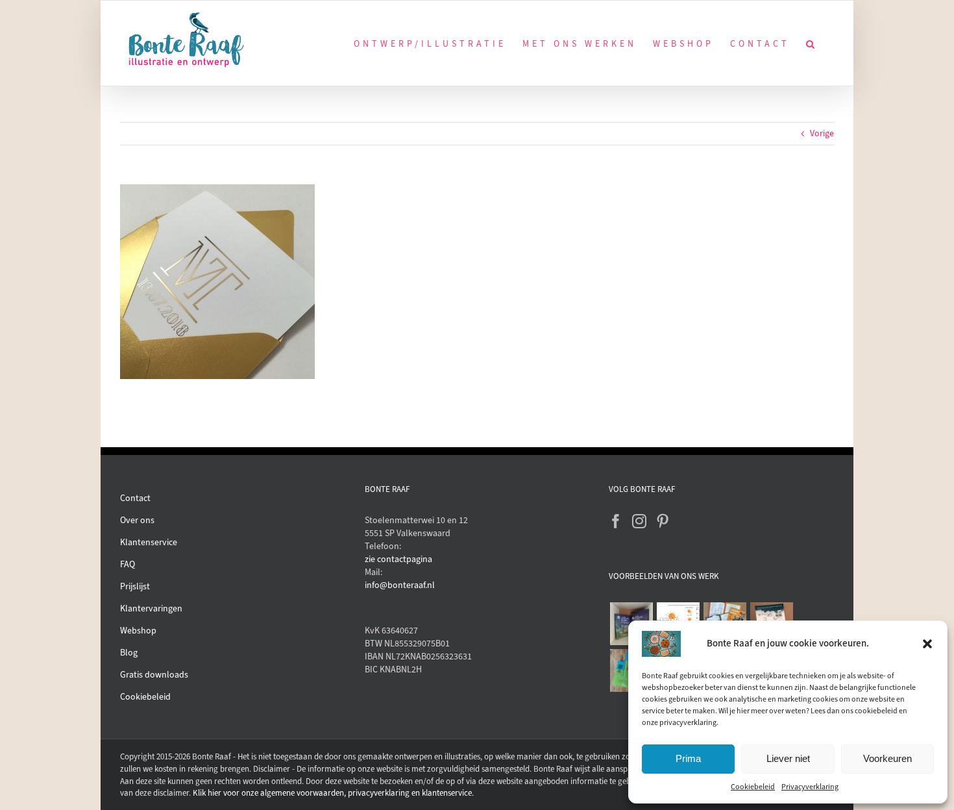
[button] (927, 643)
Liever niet (788, 758)
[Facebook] (616, 521)
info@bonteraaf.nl (400, 585)
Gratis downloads (154, 675)
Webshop (138, 630)
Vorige (822, 133)
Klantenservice (148, 542)
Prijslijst (135, 586)
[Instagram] (639, 521)
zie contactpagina (398, 559)
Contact (135, 498)
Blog (129, 652)
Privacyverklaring (809, 786)
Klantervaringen (151, 608)
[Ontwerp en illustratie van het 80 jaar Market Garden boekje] (724, 619)
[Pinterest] (662, 521)
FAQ (127, 564)
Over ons (137, 520)
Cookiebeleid (753, 786)
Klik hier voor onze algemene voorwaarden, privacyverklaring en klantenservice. (333, 792)
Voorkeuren (887, 758)
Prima (688, 758)
